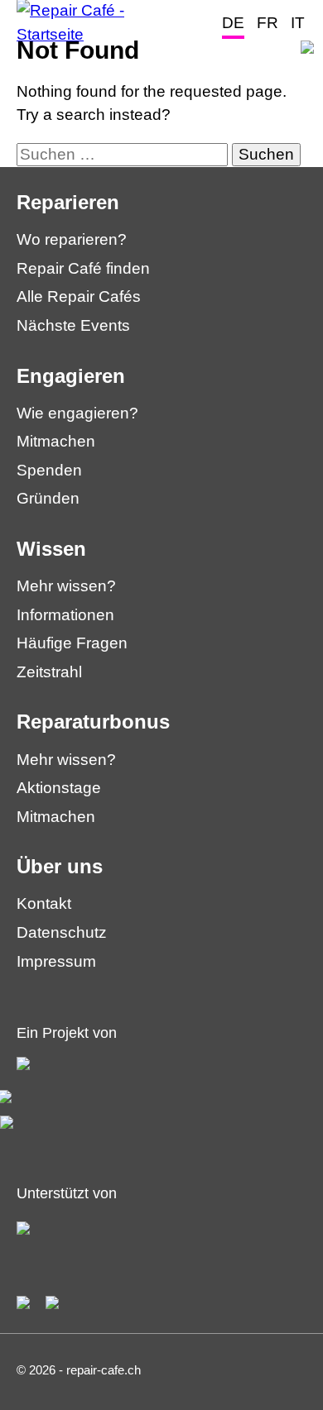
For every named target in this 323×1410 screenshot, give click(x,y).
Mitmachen (56, 441)
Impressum (56, 961)
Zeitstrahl (49, 672)
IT (298, 22)
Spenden (49, 470)
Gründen (48, 498)
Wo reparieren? (72, 239)
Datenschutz (62, 932)
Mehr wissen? (66, 586)
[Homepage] (95, 34)
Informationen (65, 615)
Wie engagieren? (77, 413)
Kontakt (44, 903)
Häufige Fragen (72, 643)
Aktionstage (59, 787)
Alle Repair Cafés (79, 296)
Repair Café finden (83, 268)
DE (233, 22)
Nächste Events (73, 325)
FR (267, 22)
